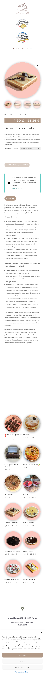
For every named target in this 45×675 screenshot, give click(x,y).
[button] (42, 633)
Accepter (22, 655)
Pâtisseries (13, 115)
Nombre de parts (11, 149)
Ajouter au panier (17, 165)
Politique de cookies (21, 672)
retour (10, 198)
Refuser (23, 661)
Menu (6, 115)
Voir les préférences (22, 667)
